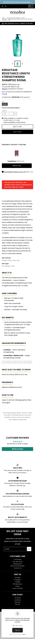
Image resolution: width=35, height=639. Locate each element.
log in (22, 187)
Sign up (14, 187)
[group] (18, 64)
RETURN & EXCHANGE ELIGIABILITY (11, 107)
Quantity (4, 111)
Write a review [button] (17, 449)
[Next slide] (22, 64)
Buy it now (17, 132)
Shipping (4, 89)
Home (3, 18)
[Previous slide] (13, 64)
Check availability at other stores (14, 122)
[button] (17, 97)
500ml (5, 104)
